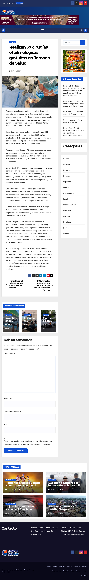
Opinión (66, 216)
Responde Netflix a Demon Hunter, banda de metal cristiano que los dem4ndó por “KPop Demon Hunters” (74, 91)
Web (5, 425)
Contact (66, 164)
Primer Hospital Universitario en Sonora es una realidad (16, 284)
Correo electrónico (12, 412)
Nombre (8, 398)
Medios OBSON (69, 205)
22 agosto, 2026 (13, 489)
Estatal (12, 42)
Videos (66, 234)
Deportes (67, 170)
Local (65, 199)
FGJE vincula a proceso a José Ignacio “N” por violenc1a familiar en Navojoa (41, 285)
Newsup (31, 570)
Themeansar (6, 572)
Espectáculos (68, 182)
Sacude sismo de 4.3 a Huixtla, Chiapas (62, 508)
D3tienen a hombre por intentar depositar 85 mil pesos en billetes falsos (73, 103)
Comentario (9, 354)
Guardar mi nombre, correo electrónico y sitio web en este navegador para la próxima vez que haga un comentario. (28, 443)
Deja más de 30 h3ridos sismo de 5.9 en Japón (20, 508)
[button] (81, 30)
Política (66, 228)
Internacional (68, 193)
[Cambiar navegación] (42, 30)
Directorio (67, 176)
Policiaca (67, 222)
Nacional (67, 210)
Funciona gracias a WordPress (12, 570)
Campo (66, 159)
